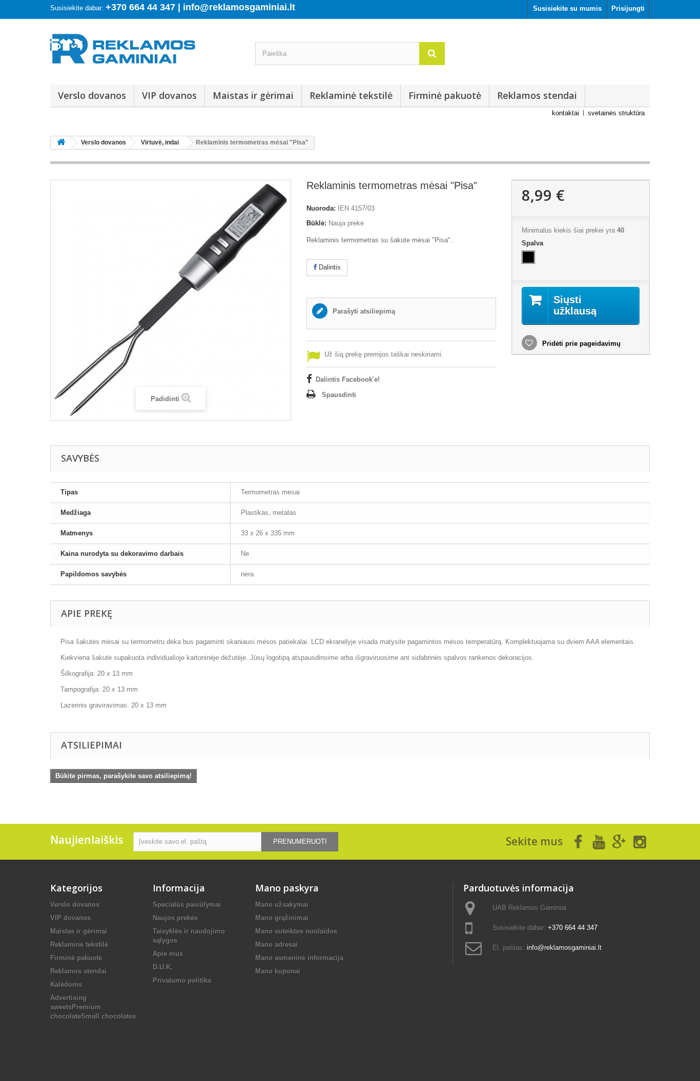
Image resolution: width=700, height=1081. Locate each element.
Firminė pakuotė (444, 95)
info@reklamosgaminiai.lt (564, 947)
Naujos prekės (175, 918)
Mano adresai (276, 944)
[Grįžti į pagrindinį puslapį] (61, 142)
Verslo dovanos (92, 95)
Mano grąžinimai (281, 918)
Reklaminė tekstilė (351, 95)
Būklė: (316, 223)
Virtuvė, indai (160, 142)
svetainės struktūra (616, 113)
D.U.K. (163, 967)
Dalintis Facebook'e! (348, 379)
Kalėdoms (66, 984)
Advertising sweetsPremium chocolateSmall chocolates (93, 1007)
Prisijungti (628, 8)
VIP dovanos (169, 95)
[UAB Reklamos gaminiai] (145, 52)
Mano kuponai (277, 971)
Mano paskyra (287, 888)
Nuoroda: (321, 208)
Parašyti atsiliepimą (363, 311)
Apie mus (168, 954)
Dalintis (329, 267)
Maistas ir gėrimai (253, 95)
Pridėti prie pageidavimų (580, 343)
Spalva (533, 243)
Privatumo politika (182, 980)
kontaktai (565, 113)
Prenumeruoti (300, 841)
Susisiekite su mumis (567, 8)
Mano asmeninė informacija (299, 958)
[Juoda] (528, 257)
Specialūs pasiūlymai (187, 904)
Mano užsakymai (281, 904)
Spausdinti (339, 395)
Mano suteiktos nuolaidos (296, 931)
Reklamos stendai (537, 95)
